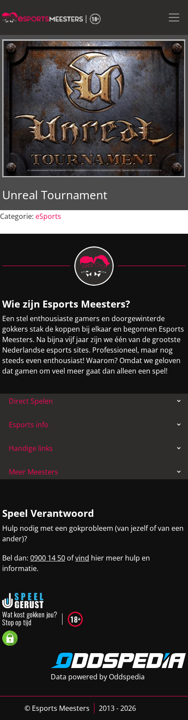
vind (82, 558)
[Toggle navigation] (174, 17)
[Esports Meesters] (51, 17)
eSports (48, 216)
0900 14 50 (47, 558)
